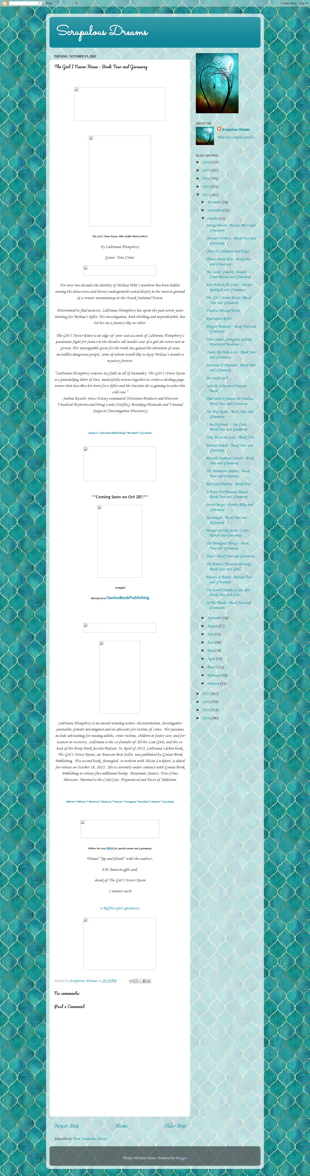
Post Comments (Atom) (90, 1139)
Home (121, 1126)
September (214, 618)
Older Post (175, 1126)
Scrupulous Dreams (102, 32)
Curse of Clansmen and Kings (227, 251)
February (214, 675)
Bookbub (133, 433)
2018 (206, 718)
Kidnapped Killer (218, 319)
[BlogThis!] (136, 981)
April (211, 659)
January (213, 683)
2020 (206, 702)
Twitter (118, 801)
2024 (206, 179)
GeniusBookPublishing (112, 433)
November (215, 210)
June (211, 642)
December (214, 202)
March (212, 667)
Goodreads (145, 433)
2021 (206, 694)
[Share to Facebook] (144, 981)
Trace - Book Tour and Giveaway (230, 556)
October (213, 219)
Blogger (181, 1158)
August (212, 626)
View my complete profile (235, 137)
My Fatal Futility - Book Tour (228, 484)
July (210, 634)
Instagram (130, 801)
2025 (206, 170)
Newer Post (66, 1126)
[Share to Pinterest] (149, 981)
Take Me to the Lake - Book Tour (230, 437)
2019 (206, 710)
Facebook (93, 801)
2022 (206, 195)
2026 (206, 162)
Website (70, 801)
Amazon (92, 433)
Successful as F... (218, 378)
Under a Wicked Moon (223, 311)
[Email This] (131, 981)
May (211, 651)
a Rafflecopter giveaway (119, 908)
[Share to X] (140, 981)
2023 (206, 187)
